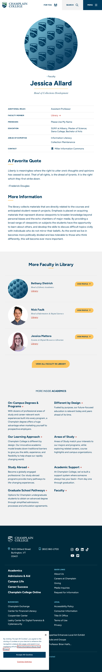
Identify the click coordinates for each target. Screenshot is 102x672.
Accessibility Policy (64, 606)
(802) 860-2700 (50, 549)
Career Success (18, 586)
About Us (59, 574)
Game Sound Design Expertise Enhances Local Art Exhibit (55, 635)
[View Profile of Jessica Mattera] (18, 341)
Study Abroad (17, 467)
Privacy (58, 625)
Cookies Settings (24, 662)
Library (54, 115)
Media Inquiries (62, 587)
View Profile (82, 284)
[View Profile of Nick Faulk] (18, 315)
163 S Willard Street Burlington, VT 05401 (21, 553)
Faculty (51, 76)
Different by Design (67, 403)
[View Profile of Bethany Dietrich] (18, 289)
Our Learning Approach (24, 437)
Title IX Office (61, 615)
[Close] (46, 635)
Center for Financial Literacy (22, 611)
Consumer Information (65, 611)
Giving (57, 583)
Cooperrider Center (18, 615)
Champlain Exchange (18, 606)
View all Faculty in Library (51, 364)
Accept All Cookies (24, 655)
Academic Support (66, 467)
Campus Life (16, 581)
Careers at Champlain (65, 578)
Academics (15, 570)
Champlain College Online (24, 592)
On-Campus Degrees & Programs (23, 404)
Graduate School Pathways (26, 490)
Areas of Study (64, 437)
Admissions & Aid (19, 576)
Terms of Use (60, 620)
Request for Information (66, 592)
